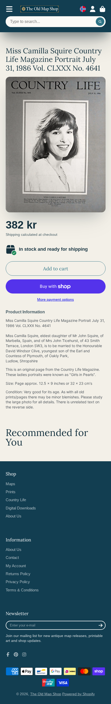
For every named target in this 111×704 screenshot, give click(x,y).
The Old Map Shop (45, 694)
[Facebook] (8, 654)
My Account (16, 566)
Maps (10, 484)
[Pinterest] (16, 654)
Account (93, 9)
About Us (13, 516)
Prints (10, 492)
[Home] (39, 9)
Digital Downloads (21, 508)
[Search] (100, 21)
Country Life (16, 500)
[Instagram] (24, 654)
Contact (12, 557)
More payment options (55, 299)
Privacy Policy (18, 582)
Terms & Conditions (22, 590)
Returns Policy (18, 574)
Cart (102, 9)
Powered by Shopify (78, 694)
